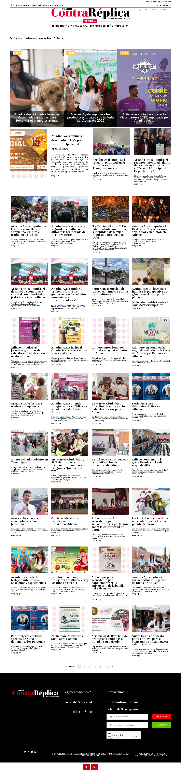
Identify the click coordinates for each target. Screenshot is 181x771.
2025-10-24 (15, 246)
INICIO (55, 26)
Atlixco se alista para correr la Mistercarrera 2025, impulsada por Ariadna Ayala (144, 117)
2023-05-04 (137, 476)
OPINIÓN (108, 26)
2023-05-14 (136, 365)
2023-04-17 (136, 655)
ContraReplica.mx (90, 756)
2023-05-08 (97, 476)
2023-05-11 (15, 473)
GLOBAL (84, 26)
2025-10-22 (96, 252)
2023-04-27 (56, 594)
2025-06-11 (96, 364)
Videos (163, 10)
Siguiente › (109, 666)
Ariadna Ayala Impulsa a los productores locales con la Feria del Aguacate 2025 (90, 117)
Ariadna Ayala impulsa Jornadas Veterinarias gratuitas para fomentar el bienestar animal (37, 117)
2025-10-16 (15, 308)
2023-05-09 (56, 482)
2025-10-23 (56, 246)
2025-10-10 (96, 305)
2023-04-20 (16, 653)
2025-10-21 (136, 246)
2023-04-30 (16, 594)
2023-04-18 (56, 650)
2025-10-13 (55, 311)
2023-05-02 (137, 535)
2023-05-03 (56, 535)
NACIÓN (64, 26)
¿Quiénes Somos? (147, 10)
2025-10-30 (97, 179)
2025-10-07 (15, 367)
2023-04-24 (137, 594)
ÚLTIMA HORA (20, 5)
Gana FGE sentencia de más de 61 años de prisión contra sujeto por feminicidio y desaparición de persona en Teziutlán (96, 5)
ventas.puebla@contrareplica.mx (152, 756)
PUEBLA (74, 26)
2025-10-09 (137, 308)
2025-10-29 (138, 184)
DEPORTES (96, 26)
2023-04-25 (96, 599)
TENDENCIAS (121, 26)
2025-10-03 (56, 364)
